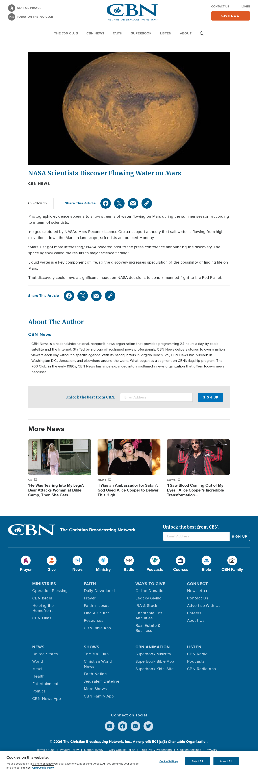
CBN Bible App (97, 628)
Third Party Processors (156, 750)
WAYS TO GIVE (150, 584)
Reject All (197, 761)
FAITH (118, 33)
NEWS (38, 647)
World (37, 661)
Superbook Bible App (154, 661)
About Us (196, 620)
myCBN (212, 750)
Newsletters (198, 590)
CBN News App (46, 698)
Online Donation (150, 590)
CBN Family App (99, 696)
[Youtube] (109, 726)
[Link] (146, 203)
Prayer (90, 598)
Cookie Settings (168, 761)
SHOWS (91, 647)
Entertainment (45, 683)
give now (230, 15)
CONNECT (197, 584)
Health (38, 676)
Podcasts (196, 661)
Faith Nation (95, 674)
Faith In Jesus (96, 605)
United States (45, 654)
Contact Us (220, 6)
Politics (39, 691)
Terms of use (45, 750)
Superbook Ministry (153, 654)
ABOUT (186, 33)
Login (245, 6)
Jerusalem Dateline (101, 681)
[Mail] (133, 203)
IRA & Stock (146, 605)
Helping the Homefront (43, 608)
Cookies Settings (189, 750)
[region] (129, 761)
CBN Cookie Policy (122, 750)
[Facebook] (105, 203)
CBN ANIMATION (152, 647)
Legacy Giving (148, 598)
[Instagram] (135, 726)
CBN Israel (42, 598)
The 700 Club (66, 33)
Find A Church (97, 613)
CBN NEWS (95, 33)
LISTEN (166, 33)
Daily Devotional (99, 590)
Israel (37, 668)
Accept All (226, 761)
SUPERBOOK (141, 33)
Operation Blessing (50, 590)
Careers (194, 613)
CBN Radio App (201, 668)
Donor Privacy (93, 750)
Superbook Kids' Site (154, 668)
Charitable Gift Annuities (148, 616)
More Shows (95, 688)
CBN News (39, 183)
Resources (93, 620)
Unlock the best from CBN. (90, 397)
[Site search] (202, 35)
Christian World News (98, 664)
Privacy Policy (69, 750)
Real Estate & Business (148, 628)
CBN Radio (197, 654)
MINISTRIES (44, 584)
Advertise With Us (204, 605)
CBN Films (41, 618)
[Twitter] (119, 203)
